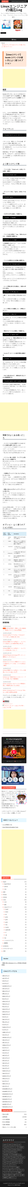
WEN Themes (17, 1185)
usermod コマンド (7, 1101)
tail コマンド (5, 1063)
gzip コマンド (6, 1011)
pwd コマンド (6, 1050)
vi (5, 932)
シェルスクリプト (9, 940)
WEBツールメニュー (10, 820)
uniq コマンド (6, 1078)
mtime (4, 1162)
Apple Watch (7, 884)
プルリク (5, 1172)
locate (7, 927)
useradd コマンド (6, 1096)
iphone (6, 886)
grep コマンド (6, 1009)
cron (5, 902)
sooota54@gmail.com (7, 807)
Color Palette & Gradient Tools (10, 827)
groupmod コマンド (7, 1094)
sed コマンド (5, 1055)
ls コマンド (5, 1029)
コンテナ (13, 1165)
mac (5, 889)
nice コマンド (6, 1040)
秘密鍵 (5, 1177)
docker (9, 1149)
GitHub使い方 (6, 1154)
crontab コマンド (7, 986)
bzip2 (6, 909)
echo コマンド (6, 1001)
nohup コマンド (6, 1045)
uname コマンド (6, 1076)
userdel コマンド (6, 1104)
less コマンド (5, 1019)
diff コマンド (5, 993)
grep (6, 917)
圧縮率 (9, 1175)
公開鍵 (19, 1172)
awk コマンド (5, 975)
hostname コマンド (7, 1106)
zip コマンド (5, 1086)
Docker (5, 894)
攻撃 (22, 1175)
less (6, 924)
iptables (14, 1157)
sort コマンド (6, 1058)
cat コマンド (5, 978)
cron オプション (13, 1147)
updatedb (7, 930)
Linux (4, 899)
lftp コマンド (5, 1022)
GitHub (5, 897)
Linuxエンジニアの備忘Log (14, 8)
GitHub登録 (14, 1154)
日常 (4, 951)
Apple (4, 881)
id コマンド (5, 1016)
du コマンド (5, 998)
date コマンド (6, 991)
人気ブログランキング (7, 703)
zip (6, 935)
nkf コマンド (5, 1042)
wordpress (5, 946)
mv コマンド (5, 1034)
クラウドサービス (8, 948)
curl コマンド (5, 988)
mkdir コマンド (6, 1032)
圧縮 (4, 1175)
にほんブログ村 (7, 707)
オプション (6, 1165)
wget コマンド (6, 1083)
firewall (9, 1152)
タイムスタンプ (7, 1167)
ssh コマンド (5, 1060)
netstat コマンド (6, 1037)
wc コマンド (5, 1081)
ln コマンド (5, 1024)
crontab (5, 1147)
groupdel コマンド (7, 1091)
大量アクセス (16, 1175)
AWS (4, 892)
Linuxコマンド (8, 907)
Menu (14, 39)
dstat (6, 912)
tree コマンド (6, 1073)
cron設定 (21, 1147)
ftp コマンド (5, 1006)
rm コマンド (5, 1052)
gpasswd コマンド (7, 1099)
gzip (6, 919)
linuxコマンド (6, 1160)
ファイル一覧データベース (10, 1170)
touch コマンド (6, 1070)
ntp (5, 938)
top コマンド (5, 1068)
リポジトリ (12, 1172)
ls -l (17, 1160)
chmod (14, 1144)
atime (10, 1144)
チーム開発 (16, 1167)
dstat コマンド (6, 996)
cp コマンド (5, 983)
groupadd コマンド (7, 1088)
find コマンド (5, 1004)
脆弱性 (6, 943)
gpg (5, 904)
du (6, 914)
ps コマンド (5, 1047)
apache (5, 1144)
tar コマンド (5, 1065)
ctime (4, 1149)
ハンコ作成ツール (7, 824)
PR (9, 1162)
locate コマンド (6, 1027)
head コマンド (6, 1014)
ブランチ (21, 1170)
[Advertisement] (14, 78)
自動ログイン (12, 1177)
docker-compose (17, 1149)
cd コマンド (5, 980)
